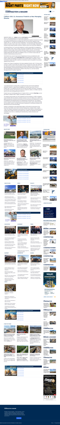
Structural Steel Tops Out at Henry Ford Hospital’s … (9, 210)
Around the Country (48, 203)
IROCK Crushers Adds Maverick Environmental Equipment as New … (10, 203)
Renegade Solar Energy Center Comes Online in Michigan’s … (36, 208)
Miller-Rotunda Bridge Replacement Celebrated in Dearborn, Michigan (35, 194)
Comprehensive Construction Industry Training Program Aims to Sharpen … (10, 307)
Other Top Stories (7, 323)
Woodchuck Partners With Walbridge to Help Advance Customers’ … (35, 238)
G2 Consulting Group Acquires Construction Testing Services (36, 275)
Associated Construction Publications (9, 422)
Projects (32, 183)
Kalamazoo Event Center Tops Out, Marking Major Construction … (36, 201)
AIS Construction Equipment (23, 171)
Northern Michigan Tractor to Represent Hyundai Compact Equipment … (9, 268)
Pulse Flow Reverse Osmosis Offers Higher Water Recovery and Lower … (46, 323)
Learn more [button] (26, 0)
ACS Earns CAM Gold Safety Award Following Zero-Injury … (10, 242)
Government (19, 224)
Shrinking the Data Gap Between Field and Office (46, 145)
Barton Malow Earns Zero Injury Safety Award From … (36, 235)
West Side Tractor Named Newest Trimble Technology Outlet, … (10, 276)
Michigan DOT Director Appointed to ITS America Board (23, 251)
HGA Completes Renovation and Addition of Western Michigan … (23, 278)
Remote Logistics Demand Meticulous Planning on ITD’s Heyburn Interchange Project (46, 342)
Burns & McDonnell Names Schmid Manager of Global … (22, 201)
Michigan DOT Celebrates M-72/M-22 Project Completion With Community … (10, 297)
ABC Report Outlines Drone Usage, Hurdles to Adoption (46, 191)
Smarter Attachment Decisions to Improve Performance (46, 35)
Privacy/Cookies (57, 422)
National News (47, 14)
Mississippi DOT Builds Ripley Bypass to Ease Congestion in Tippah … (46, 260)
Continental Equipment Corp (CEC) (24, 118)
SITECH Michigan (20, 76)
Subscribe (19, 418)
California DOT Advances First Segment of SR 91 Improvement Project (46, 232)
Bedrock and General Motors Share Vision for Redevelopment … (23, 271)
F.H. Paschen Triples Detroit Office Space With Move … (35, 272)
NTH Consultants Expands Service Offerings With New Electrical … (35, 268)
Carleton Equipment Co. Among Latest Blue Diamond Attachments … (10, 263)
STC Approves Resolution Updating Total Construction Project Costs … (22, 239)
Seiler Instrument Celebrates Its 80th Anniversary (10, 301)
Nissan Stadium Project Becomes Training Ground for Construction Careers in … (46, 305)
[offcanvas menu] (53, 11)
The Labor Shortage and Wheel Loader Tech (46, 184)
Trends (31, 224)
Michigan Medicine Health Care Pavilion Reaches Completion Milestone (23, 263)
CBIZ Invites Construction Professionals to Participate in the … (36, 242)
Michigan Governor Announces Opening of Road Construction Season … (23, 235)
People (18, 183)
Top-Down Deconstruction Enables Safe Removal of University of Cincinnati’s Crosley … (46, 242)
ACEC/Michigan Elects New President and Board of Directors (10, 197)
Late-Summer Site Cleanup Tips (46, 46)
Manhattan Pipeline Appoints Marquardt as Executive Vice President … (22, 208)
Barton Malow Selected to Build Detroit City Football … (36, 205)
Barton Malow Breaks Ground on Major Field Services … (10, 207)
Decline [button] (1, 1)
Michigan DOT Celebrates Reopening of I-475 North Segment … (9, 292)
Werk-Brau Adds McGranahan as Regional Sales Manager (23, 194)
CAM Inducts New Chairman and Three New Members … (10, 248)
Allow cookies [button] (5, 1)
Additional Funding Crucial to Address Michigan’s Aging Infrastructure (35, 249)
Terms (52, 422)
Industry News (7, 129)
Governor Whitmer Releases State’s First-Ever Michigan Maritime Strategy (22, 243)
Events (5, 281)
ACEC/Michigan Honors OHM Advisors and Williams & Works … (10, 235)
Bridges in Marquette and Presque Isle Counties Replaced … (23, 247)
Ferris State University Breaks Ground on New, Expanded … (23, 268)
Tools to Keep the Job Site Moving (46, 29)
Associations (7, 224)
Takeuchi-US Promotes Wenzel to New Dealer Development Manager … (23, 204)
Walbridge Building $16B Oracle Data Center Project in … (36, 198)
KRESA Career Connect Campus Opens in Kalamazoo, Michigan (10, 304)
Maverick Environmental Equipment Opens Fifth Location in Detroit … (10, 272)
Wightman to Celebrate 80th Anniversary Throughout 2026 (36, 278)
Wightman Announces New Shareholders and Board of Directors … (22, 197)
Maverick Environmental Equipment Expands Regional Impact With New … (35, 263)
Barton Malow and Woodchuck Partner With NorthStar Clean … (36, 246)
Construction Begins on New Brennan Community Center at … (10, 194)
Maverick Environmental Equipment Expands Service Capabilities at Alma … (9, 279)
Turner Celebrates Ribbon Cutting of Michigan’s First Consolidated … (10, 200)
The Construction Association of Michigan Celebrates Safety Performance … (10, 238)
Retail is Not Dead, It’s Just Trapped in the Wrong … (47, 224)
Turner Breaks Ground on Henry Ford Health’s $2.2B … (23, 275)
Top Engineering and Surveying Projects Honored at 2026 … (10, 245)
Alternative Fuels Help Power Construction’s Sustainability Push (47, 64)
